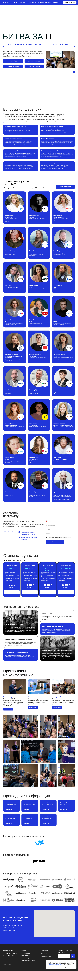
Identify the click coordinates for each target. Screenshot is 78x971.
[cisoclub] (57, 886)
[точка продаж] (69, 900)
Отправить (55, 541)
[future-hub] (33, 879)
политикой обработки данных (56, 964)
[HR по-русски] (8, 900)
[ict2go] (45, 893)
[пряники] (69, 893)
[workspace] (45, 900)
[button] (34, 61)
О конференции (25, 953)
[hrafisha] (45, 879)
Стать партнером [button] (33, 697)
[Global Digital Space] (33, 900)
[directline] (20, 900)
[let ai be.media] (69, 886)
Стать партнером (32, 2)
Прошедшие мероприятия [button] (44, 2)
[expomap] (45, 886)
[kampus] (8, 886)
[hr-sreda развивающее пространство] (33, 886)
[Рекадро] (8, 893)
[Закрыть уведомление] (75, 961)
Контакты (55, 2)
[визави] (8, 879)
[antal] (20, 879)
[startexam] (57, 879)
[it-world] (69, 879)
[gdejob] (57, 900)
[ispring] (33, 893)
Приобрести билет (58, 697)
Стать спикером (25, 955)
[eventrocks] (39, 842)
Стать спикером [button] (8, 697)
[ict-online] (57, 893)
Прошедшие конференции (28, 960)
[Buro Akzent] (20, 886)
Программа (22, 2)
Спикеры (15, 2)
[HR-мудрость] (20, 893)
